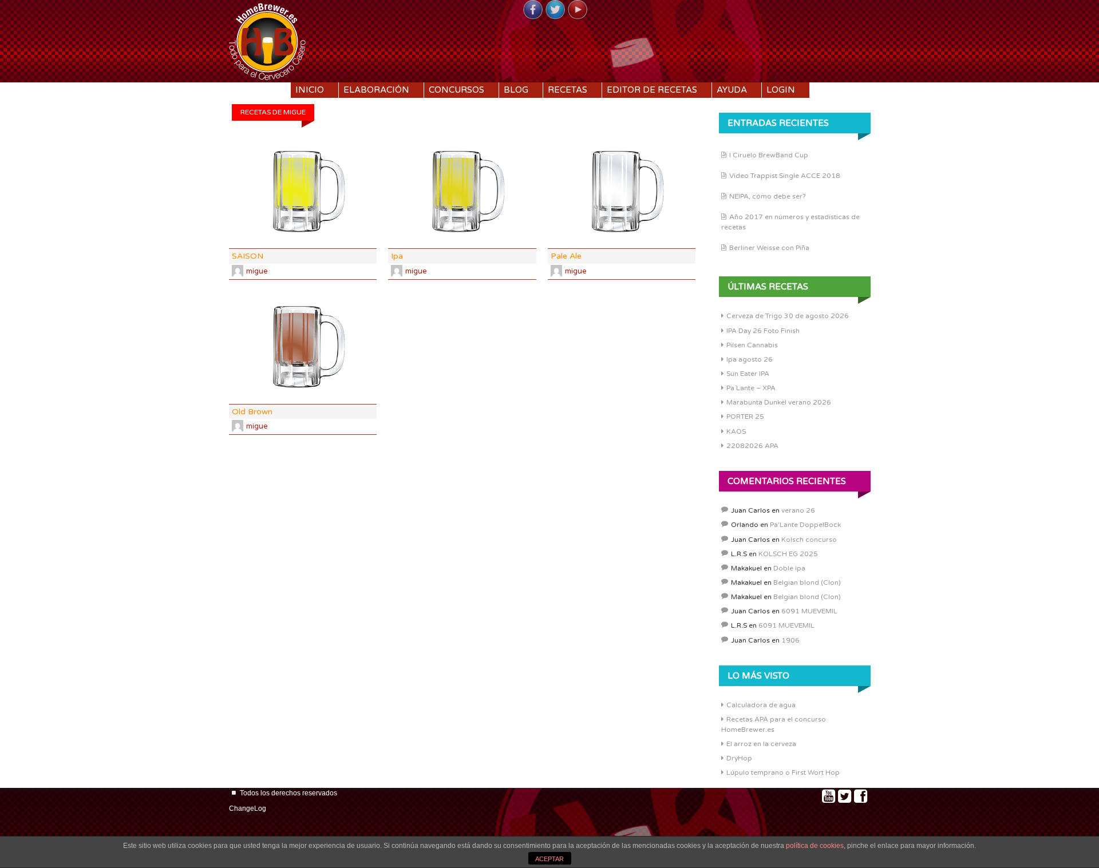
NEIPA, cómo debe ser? (767, 196)
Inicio (309, 90)
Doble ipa (789, 568)
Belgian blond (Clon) (807, 582)
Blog (516, 90)
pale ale (566, 256)
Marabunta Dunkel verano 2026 (778, 402)
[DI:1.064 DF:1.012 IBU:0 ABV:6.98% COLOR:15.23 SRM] (303, 347)
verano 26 (798, 510)
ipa (397, 256)
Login (780, 90)
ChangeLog (247, 808)
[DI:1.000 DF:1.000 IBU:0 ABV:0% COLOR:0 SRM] (621, 192)
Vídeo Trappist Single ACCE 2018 (784, 176)
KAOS (736, 431)
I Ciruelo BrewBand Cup (768, 155)
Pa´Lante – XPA (751, 388)
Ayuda (732, 90)
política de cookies (815, 846)
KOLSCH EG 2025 (788, 554)
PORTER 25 (745, 417)
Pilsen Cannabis (752, 345)
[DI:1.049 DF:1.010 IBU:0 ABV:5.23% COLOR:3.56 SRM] (303, 192)
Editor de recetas (652, 90)
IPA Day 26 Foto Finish (763, 331)
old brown (252, 412)
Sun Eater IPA (747, 374)
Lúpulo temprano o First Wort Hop (783, 772)
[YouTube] (577, 10)
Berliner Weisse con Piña (769, 248)
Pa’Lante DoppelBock (805, 525)
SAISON (247, 256)
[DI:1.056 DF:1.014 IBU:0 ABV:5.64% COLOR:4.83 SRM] (462, 192)
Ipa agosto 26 (749, 359)
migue (257, 271)
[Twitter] (555, 10)
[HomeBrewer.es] (267, 40)
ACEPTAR (549, 858)
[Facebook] (533, 10)
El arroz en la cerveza (761, 744)
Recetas (567, 90)
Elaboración (376, 90)
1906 (790, 640)
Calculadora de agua (761, 705)
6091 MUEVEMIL (809, 611)
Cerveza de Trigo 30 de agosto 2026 (787, 316)
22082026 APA (752, 446)
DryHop (739, 758)
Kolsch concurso (809, 540)
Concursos (456, 90)
